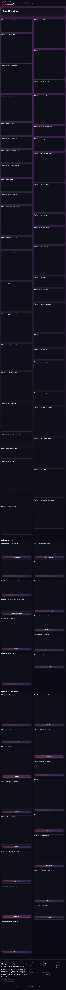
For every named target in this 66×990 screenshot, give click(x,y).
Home (26, 3)
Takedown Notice (33, 970)
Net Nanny (58, 965)
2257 (31, 974)
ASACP (57, 967)
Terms (31, 965)
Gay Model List (50, 3)
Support (31, 972)
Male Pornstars (41, 3)
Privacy (31, 967)
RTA (56, 970)
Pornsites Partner (60, 3)
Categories (32, 3)
